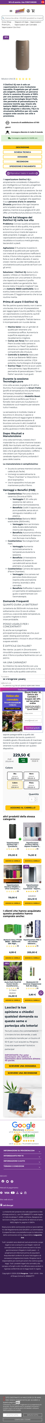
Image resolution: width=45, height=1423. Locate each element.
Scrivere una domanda (22, 1066)
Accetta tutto (12, 1415)
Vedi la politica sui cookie (12, 1410)
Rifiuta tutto (32, 1415)
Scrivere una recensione (22, 1073)
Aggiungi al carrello (22, 808)
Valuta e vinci (8, 79)
